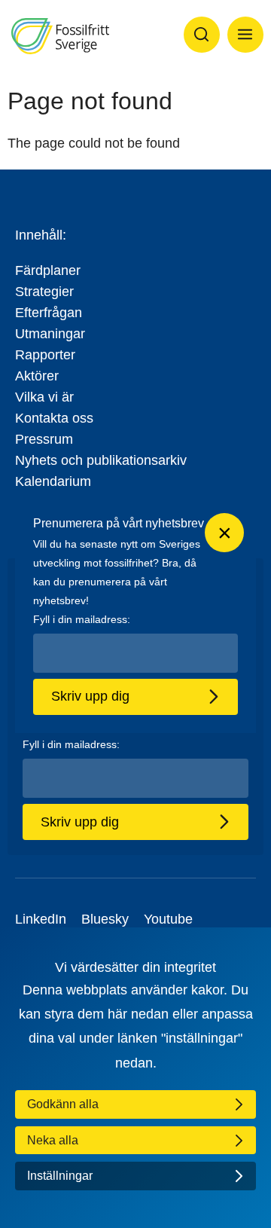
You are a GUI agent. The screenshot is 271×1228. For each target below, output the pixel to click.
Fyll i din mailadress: (71, 744)
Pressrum (44, 439)
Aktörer (37, 375)
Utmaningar (50, 333)
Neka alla (52, 1140)
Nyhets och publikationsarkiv (101, 460)
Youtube (168, 919)
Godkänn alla (63, 1104)
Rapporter (45, 354)
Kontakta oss (54, 418)
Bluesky (105, 919)
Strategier (44, 291)
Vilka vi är (44, 397)
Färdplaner (48, 270)
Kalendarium (53, 481)
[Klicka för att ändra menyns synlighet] (245, 35)
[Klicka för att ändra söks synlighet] (202, 35)
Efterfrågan (48, 312)
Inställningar (60, 1175)
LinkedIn (40, 919)
